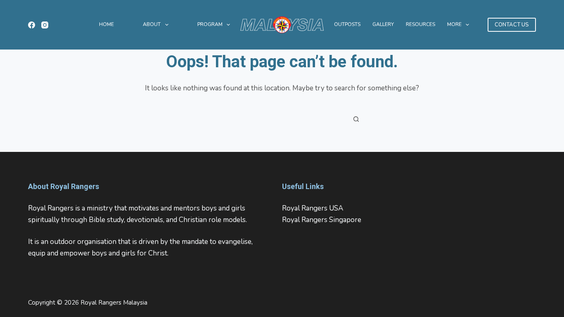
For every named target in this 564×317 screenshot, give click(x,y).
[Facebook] (31, 24)
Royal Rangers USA (312, 208)
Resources (420, 24)
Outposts (347, 24)
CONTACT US (512, 24)
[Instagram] (44, 24)
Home (106, 24)
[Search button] (356, 119)
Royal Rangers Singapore (321, 220)
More (454, 24)
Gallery (383, 24)
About (152, 24)
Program (210, 24)
